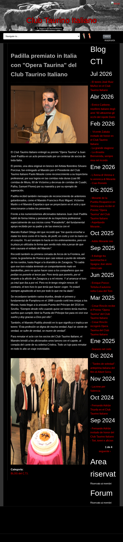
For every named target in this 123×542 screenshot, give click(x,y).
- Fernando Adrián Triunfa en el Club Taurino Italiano (100, 409)
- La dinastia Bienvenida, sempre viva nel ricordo (101, 156)
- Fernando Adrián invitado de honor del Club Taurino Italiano (102, 432)
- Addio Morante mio (101, 241)
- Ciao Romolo (98, 183)
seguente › (105, 451)
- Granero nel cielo (100, 349)
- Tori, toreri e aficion (101, 440)
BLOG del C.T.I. (19, 473)
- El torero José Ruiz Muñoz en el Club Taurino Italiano (101, 86)
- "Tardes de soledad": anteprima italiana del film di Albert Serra (102, 367)
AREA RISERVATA (108, 37)
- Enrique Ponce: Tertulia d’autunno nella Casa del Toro (101, 287)
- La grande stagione (102, 148)
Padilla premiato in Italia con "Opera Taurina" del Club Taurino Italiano (44, 65)
